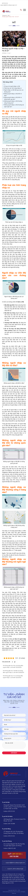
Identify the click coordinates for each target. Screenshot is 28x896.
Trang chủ (4, 15)
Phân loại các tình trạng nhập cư (13, 88)
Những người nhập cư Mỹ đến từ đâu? (13, 94)
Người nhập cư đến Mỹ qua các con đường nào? (13, 91)
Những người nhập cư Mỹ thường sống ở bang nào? (13, 102)
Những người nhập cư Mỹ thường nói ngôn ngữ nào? (14, 105)
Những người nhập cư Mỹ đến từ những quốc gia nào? (13, 98)
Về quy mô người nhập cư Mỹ (12, 86)
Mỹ (8, 15)
